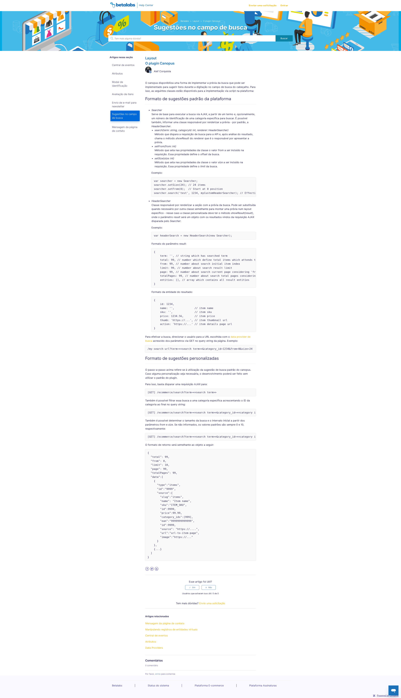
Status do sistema (158, 685)
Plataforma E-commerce (209, 685)
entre (158, 674)
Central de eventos (123, 65)
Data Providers (154, 647)
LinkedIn (157, 569)
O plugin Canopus (211, 21)
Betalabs (185, 21)
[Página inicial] (123, 5)
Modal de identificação (119, 83)
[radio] (192, 587)
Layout (196, 21)
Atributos (117, 73)
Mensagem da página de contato (124, 128)
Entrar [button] (284, 5)
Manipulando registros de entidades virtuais (171, 629)
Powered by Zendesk (388, 695)
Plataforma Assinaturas (263, 685)
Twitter (152, 569)
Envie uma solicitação (212, 603)
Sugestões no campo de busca (124, 115)
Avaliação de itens (122, 94)
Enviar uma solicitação (263, 5)
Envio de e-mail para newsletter (124, 104)
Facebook (147, 569)
